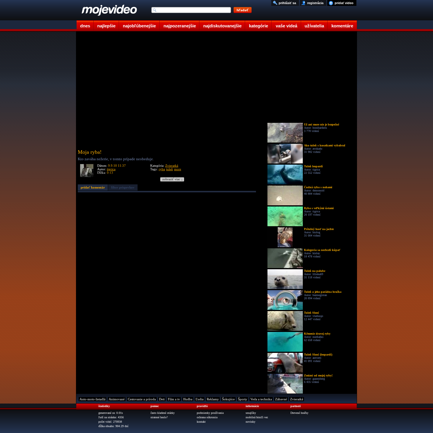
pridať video (344, 3)
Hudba (187, 399)
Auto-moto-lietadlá (92, 399)
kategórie (258, 25)
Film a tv (174, 399)
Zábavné (281, 399)
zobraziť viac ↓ (172, 179)
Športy (242, 399)
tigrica (111, 169)
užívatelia (314, 25)
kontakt (201, 421)
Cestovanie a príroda (142, 399)
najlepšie (106, 25)
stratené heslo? (159, 417)
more (177, 169)
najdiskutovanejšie (222, 25)
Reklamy (213, 399)
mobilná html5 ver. (257, 417)
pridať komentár (93, 187)
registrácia (315, 3)
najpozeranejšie (179, 25)
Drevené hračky (299, 412)
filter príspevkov (123, 187)
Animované (117, 399)
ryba (162, 169)
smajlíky (251, 412)
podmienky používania (210, 412)
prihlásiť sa (287, 3)
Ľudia (200, 399)
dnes (85, 25)
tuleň (169, 169)
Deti (162, 399)
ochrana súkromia (207, 417)
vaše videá (286, 25)
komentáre (342, 25)
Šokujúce (228, 399)
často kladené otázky (163, 412)
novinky (250, 421)
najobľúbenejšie (139, 25)
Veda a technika (261, 399)
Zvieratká (171, 165)
